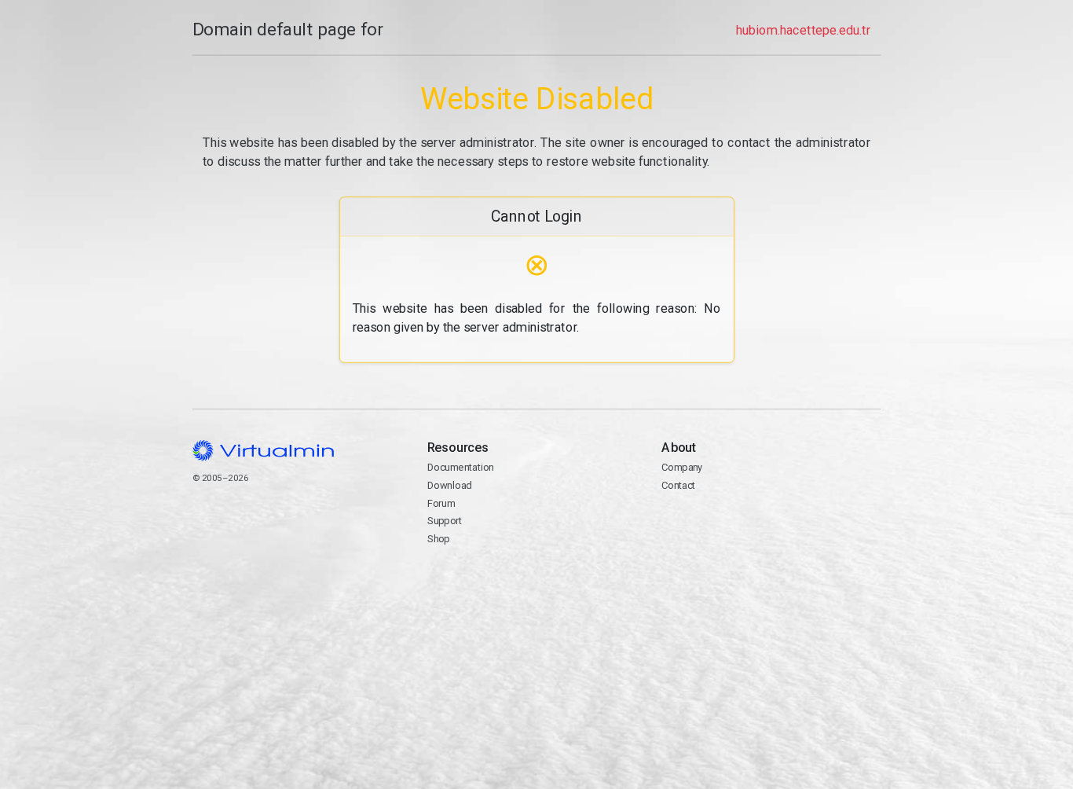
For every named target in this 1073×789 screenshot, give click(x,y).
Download (449, 485)
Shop (438, 539)
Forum (441, 503)
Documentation (460, 467)
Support (444, 521)
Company (682, 467)
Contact (678, 485)
